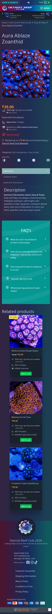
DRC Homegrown (19, 152)
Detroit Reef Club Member (15, 143)
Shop (4, 22)
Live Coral (14, 22)
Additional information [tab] (13, 182)
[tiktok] (36, 562)
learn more (12, 112)
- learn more (19, 361)
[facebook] (4, 160)
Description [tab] (8, 171)
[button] (47, 52)
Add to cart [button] (26, 373)
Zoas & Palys (40, 22)
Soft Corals (26, 22)
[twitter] (19, 160)
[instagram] (33, 160)
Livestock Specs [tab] (10, 177)
